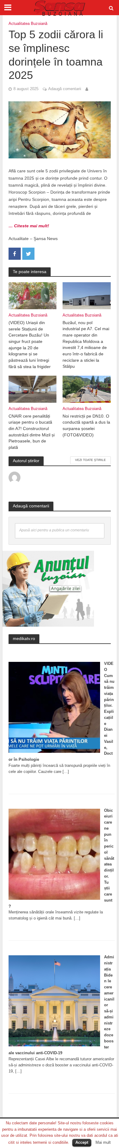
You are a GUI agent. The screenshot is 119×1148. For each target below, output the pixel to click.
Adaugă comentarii (64, 89)
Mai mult (103, 1142)
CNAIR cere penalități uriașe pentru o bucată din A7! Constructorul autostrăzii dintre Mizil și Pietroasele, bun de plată (32, 432)
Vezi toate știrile (90, 460)
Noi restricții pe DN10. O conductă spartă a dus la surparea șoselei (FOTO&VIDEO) (86, 425)
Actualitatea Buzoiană (28, 24)
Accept (81, 1142)
